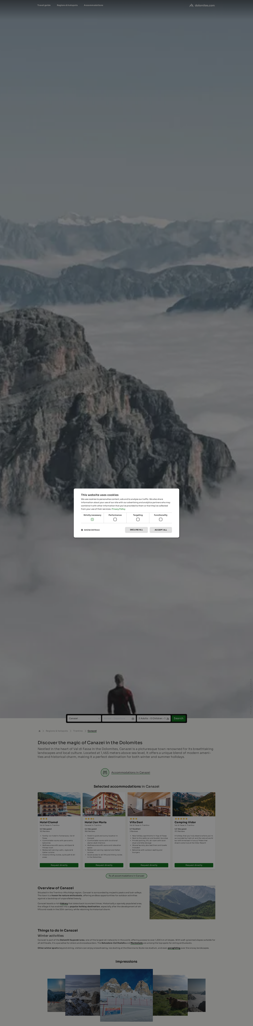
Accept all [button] (161, 530)
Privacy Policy (118, 509)
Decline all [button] (136, 530)
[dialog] (126, 513)
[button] (90, 529)
